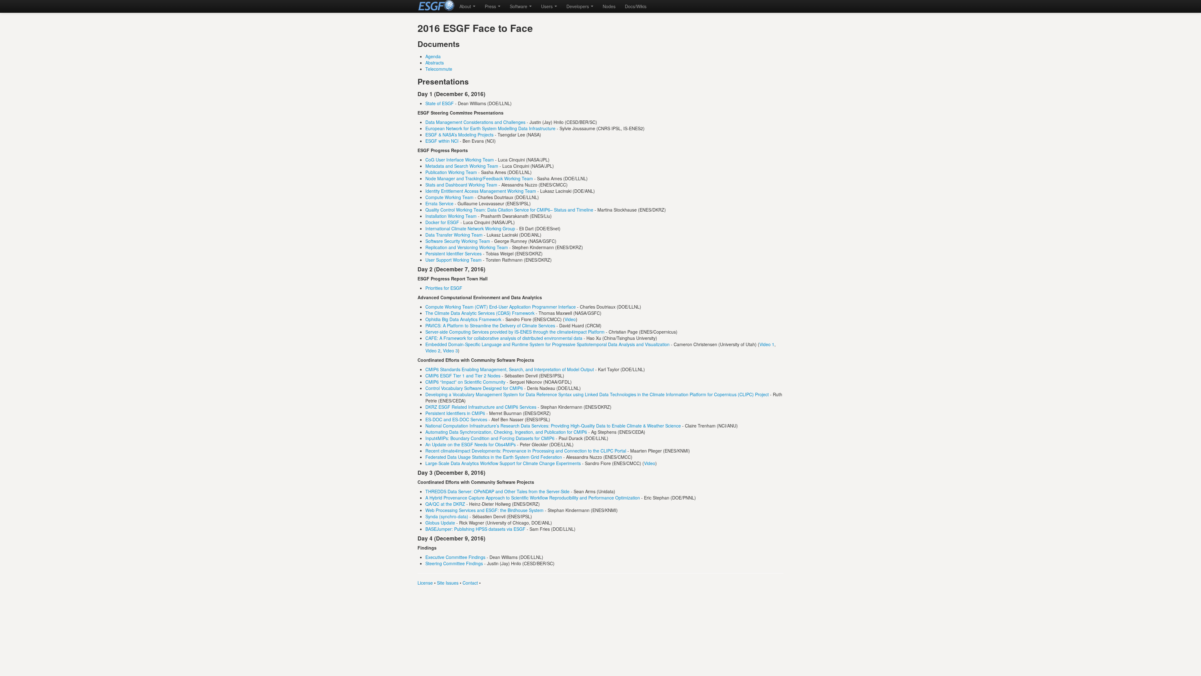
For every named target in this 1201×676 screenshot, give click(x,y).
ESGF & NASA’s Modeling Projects (459, 134)
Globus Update (440, 523)
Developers (578, 6)
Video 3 (450, 350)
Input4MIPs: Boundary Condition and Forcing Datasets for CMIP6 (490, 438)
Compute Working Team (449, 197)
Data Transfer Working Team (454, 235)
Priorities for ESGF (443, 288)
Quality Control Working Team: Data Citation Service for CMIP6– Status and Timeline (509, 210)
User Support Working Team (453, 260)
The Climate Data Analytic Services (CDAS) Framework (480, 313)
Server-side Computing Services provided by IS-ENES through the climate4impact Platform (515, 332)
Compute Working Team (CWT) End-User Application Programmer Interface (500, 307)
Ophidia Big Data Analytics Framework (463, 319)
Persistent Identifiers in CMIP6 (455, 413)
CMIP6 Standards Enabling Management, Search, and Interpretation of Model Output (509, 369)
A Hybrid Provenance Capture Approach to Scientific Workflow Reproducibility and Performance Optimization (532, 497)
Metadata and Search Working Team (461, 166)
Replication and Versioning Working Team (466, 247)
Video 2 (432, 350)
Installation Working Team (451, 216)
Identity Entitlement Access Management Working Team (480, 191)
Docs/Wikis (635, 6)
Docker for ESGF (442, 222)
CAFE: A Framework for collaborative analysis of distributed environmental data (503, 338)
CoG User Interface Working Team (459, 159)
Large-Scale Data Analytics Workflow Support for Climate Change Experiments (503, 463)
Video (570, 319)
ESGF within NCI (442, 141)
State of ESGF (439, 103)
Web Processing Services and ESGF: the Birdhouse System (484, 510)
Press (491, 6)
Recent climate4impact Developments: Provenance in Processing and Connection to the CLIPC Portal (525, 451)
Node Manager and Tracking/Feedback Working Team (479, 178)
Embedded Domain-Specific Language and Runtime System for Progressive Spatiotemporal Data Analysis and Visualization (547, 344)
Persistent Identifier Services (453, 253)
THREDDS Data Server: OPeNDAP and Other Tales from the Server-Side (497, 491)
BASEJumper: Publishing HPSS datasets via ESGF (475, 529)
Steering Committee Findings (454, 563)
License (425, 583)
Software (519, 6)
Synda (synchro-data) (446, 516)
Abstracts (434, 62)
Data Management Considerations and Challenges (475, 122)
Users (547, 6)
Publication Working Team (451, 172)
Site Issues (448, 583)
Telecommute (438, 69)
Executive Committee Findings (455, 557)
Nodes (609, 6)
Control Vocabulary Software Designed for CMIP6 (474, 388)
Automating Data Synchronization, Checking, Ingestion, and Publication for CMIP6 (506, 432)
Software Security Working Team (457, 241)
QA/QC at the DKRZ (445, 504)
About (465, 6)
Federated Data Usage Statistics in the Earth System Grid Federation (493, 457)
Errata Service (439, 203)
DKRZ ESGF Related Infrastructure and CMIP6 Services (480, 407)
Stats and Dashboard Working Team (461, 185)
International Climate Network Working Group (470, 228)
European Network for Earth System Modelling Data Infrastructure (490, 128)
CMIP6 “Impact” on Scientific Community (465, 382)
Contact (470, 583)
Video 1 (766, 344)
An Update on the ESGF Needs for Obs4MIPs (470, 444)
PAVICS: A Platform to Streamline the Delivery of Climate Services (490, 325)
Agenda (433, 56)
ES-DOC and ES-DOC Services (456, 419)
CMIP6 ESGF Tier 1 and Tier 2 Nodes (462, 375)
